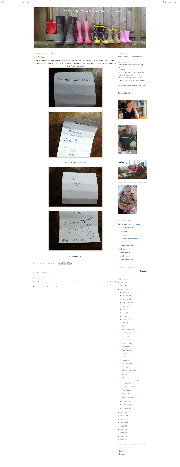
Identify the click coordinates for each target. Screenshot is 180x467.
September (126, 302)
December (126, 292)
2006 (122, 433)
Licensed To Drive (128, 386)
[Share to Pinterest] (70, 263)
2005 (122, 436)
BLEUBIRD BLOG (127, 227)
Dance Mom (126, 390)
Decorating (126, 339)
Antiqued (125, 367)
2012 (122, 412)
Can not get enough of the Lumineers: (131, 382)
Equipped (125, 360)
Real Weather (126, 350)
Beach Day (126, 393)
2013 (122, 289)
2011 (122, 416)
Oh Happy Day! (126, 252)
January (125, 408)
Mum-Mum (126, 346)
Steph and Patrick (127, 259)
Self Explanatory (128, 357)
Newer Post (37, 282)
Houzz (122, 249)
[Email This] (60, 263)
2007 (122, 429)
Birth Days (126, 336)
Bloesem (123, 231)
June (124, 313)
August (125, 306)
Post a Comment (39, 278)
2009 (122, 422)
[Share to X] (65, 263)
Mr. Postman (126, 333)
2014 (122, 286)
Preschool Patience (128, 329)
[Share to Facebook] (68, 263)
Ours (123, 326)
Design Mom (125, 241)
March (125, 401)
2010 (122, 419)
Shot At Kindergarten (129, 370)
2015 (122, 282)
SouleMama (124, 256)
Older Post (114, 282)
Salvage (125, 374)
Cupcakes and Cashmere (129, 238)
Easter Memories (128, 397)
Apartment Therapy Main (130, 224)
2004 (122, 439)
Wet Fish (125, 377)
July (124, 309)
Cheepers (125, 322)
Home (76, 282)
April (125, 319)
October (126, 299)
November (126, 295)
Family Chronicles (127, 245)
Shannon (121, 454)
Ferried (124, 353)
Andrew (121, 451)
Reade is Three (127, 343)
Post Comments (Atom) (51, 287)
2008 (122, 426)
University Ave (127, 363)
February (126, 404)
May (124, 316)
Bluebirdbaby (125, 235)
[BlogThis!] (63, 263)
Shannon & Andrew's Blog (90, 11)
